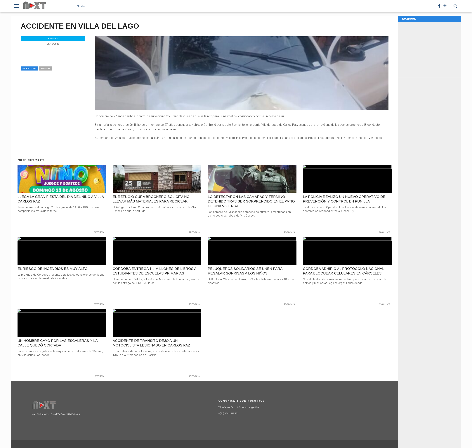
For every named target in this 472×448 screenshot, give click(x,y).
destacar (45, 68)
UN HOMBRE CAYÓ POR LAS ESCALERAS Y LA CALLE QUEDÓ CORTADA (58, 343)
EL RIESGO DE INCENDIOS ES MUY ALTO (53, 269)
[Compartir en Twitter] (62, 187)
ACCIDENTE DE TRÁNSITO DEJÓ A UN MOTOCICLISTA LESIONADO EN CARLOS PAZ (151, 343)
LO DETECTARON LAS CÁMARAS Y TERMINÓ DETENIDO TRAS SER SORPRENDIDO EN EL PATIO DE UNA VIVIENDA (251, 201)
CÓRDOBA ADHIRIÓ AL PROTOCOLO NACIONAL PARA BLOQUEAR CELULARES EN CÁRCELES (343, 271)
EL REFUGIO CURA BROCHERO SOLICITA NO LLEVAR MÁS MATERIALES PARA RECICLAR (151, 199)
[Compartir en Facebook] (54, 187)
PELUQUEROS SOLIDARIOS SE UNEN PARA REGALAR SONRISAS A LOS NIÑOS (245, 271)
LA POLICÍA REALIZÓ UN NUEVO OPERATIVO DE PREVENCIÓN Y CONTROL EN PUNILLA (344, 199)
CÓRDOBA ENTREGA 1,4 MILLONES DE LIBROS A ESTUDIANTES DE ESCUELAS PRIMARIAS (154, 271)
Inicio (80, 6)
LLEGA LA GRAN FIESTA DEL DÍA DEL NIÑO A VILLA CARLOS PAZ (61, 199)
